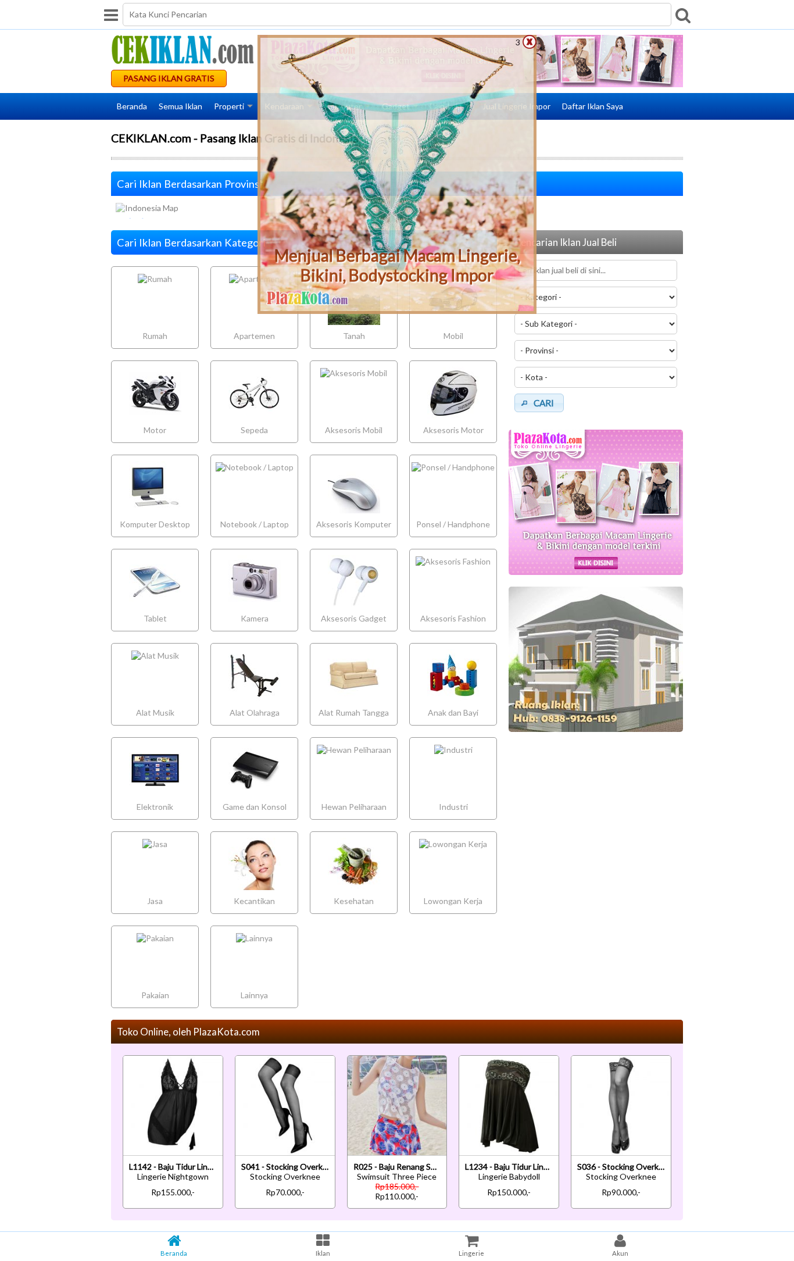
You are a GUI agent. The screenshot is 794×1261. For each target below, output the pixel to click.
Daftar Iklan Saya (592, 106)
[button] (539, 403)
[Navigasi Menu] (111, 14)
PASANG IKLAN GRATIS (168, 78)
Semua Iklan (180, 106)
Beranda (132, 106)
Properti (229, 106)
